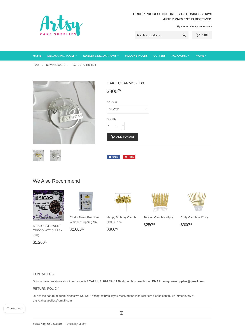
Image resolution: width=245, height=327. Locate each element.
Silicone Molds (136, 55)
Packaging (179, 55)
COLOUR (112, 102)
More (200, 55)
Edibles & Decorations (100, 55)
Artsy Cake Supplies (51, 324)
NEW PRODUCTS (55, 65)
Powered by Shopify (76, 324)
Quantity (111, 119)
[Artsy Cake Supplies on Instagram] (121, 313)
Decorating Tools (61, 55)
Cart (205, 35)
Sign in (181, 26)
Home (37, 55)
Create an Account (201, 26)
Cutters (159, 55)
